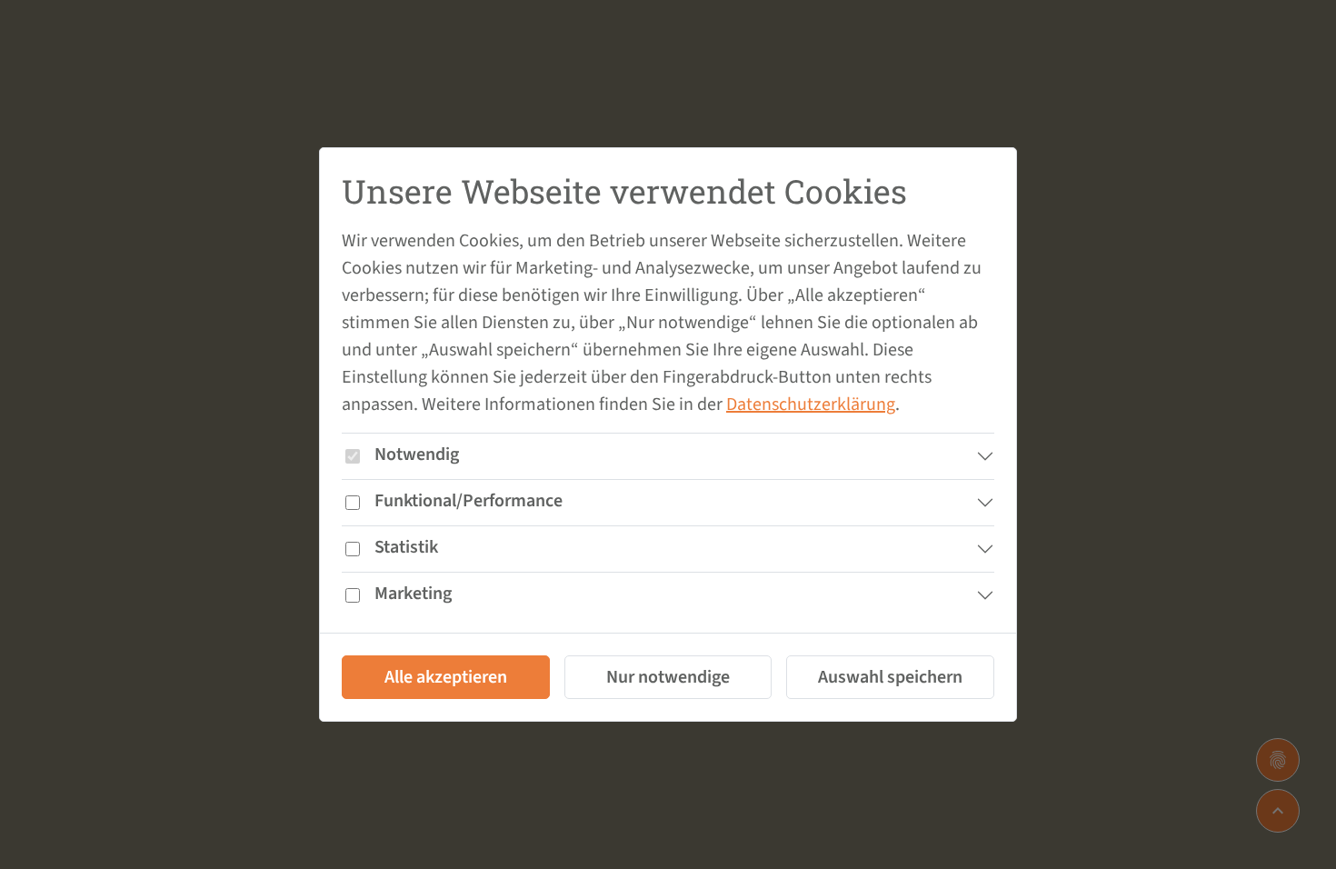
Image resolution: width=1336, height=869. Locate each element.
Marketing (413, 593)
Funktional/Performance (468, 501)
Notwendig (416, 454)
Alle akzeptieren (445, 677)
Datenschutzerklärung (810, 404)
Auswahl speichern (890, 677)
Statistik (406, 547)
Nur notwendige (668, 677)
